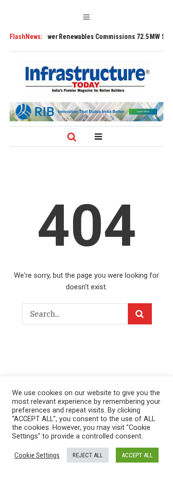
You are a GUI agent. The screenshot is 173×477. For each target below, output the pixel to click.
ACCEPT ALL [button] (137, 455)
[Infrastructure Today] (86, 79)
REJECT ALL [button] (88, 455)
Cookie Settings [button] (37, 455)
